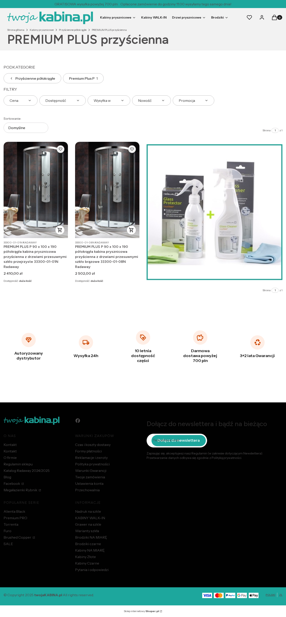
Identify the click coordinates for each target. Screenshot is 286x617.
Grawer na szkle (88, 524)
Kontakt (10, 444)
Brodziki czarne (88, 544)
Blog (7, 477)
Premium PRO (15, 518)
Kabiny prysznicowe (42, 29)
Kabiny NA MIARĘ (90, 550)
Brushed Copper (18, 537)
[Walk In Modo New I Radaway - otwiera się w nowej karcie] (214, 212)
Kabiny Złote (85, 556)
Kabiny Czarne (87, 563)
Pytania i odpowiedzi (92, 569)
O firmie (10, 457)
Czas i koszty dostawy (93, 444)
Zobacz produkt (59, 230)
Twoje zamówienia (90, 477)
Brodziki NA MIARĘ (91, 537)
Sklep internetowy (141, 611)
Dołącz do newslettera (179, 440)
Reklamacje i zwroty (91, 457)
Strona (267, 130)
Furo (7, 531)
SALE (8, 544)
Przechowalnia (87, 490)
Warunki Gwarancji (90, 470)
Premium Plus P (83, 78)
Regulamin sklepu (18, 464)
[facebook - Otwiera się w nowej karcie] (77, 420)
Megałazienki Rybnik (21, 490)
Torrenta (11, 524)
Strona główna (15, 29)
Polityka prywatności (92, 464)
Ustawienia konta (89, 483)
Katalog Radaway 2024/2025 (27, 470)
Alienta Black (14, 511)
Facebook (12, 483)
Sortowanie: (12, 119)
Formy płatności (88, 451)
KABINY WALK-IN (90, 518)
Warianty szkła (87, 531)
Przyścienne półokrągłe (72, 29)
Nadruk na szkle (88, 511)
